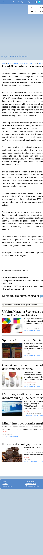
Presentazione (30, 482)
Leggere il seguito (30, 382)
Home (4, 2)
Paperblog (13, 9)
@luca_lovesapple (15, 69)
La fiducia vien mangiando (15, 278)
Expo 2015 (8, 283)
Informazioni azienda (32, 486)
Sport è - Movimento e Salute (22, 340)
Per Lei (33, 11)
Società (33, 8)
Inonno (6, 69)
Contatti (5, 484)
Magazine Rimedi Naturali (14, 56)
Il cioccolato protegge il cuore (22, 444)
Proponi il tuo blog (18, 2)
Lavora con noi (7, 486)
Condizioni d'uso (30, 484)
